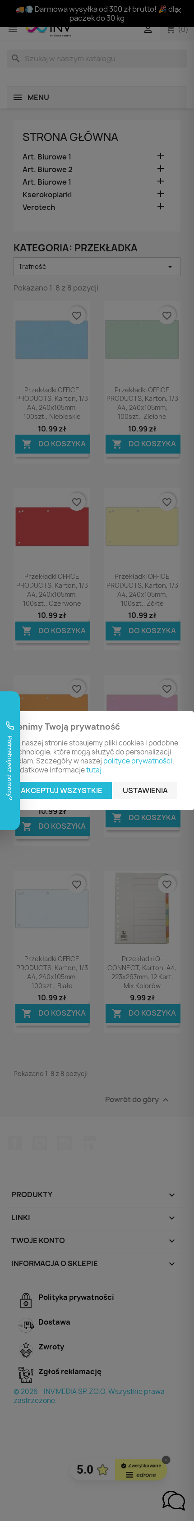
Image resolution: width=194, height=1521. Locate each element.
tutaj (94, 770)
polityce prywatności (137, 761)
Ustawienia (145, 790)
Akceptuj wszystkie (61, 790)
